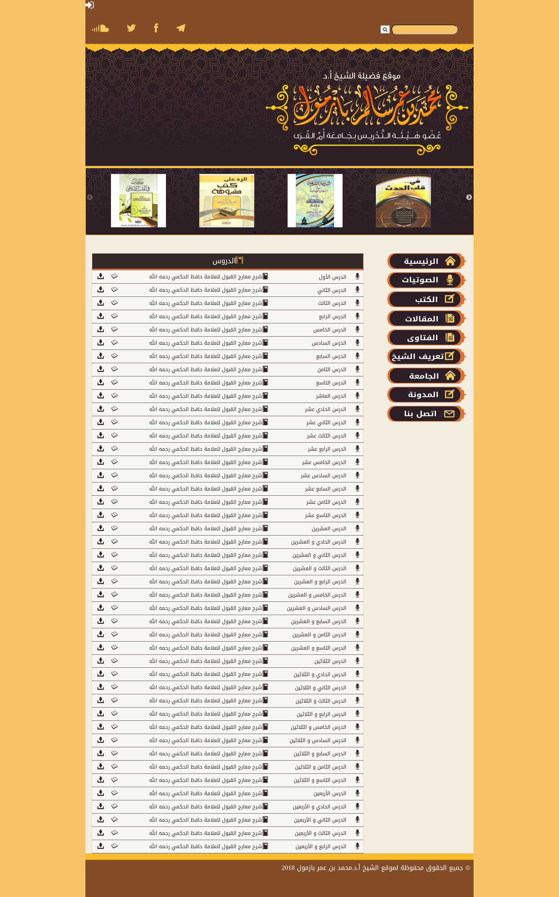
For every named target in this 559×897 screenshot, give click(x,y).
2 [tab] (265, 232)
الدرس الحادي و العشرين (318, 542)
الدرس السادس (329, 343)
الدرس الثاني (331, 290)
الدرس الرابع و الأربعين (321, 846)
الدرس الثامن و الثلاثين (320, 767)
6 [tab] (304, 232)
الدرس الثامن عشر (326, 502)
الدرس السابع (331, 356)
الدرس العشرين (329, 529)
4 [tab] (284, 232)
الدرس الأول (332, 277)
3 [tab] (274, 232)
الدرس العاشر (331, 396)
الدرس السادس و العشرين (316, 608)
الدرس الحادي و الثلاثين (320, 674)
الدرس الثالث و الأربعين (320, 833)
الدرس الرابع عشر (327, 449)
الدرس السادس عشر (323, 475)
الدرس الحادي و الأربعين (319, 807)
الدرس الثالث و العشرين (319, 568)
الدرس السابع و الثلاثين (320, 754)
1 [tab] (255, 232)
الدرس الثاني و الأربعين (320, 820)
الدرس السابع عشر (325, 489)
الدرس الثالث (332, 303)
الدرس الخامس (329, 330)
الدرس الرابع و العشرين (320, 582)
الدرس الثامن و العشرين (319, 635)
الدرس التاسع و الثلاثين (320, 780)
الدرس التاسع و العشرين (318, 648)
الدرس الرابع (332, 316)
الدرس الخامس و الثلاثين (318, 727)
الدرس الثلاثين (330, 661)
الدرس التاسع (331, 383)
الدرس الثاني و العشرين (319, 555)
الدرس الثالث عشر (326, 436)
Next (469, 197)
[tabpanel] (155, 200)
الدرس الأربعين (329, 793)
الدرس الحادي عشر (325, 409)
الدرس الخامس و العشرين (317, 595)
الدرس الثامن (331, 369)
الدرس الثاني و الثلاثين (320, 688)
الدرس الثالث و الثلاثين (321, 701)
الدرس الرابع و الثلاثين (321, 714)
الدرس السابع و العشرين (318, 621)
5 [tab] (294, 232)
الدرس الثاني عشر (326, 422)
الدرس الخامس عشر (324, 462)
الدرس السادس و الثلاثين (318, 740)
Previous (90, 197)
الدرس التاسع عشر (325, 515)
